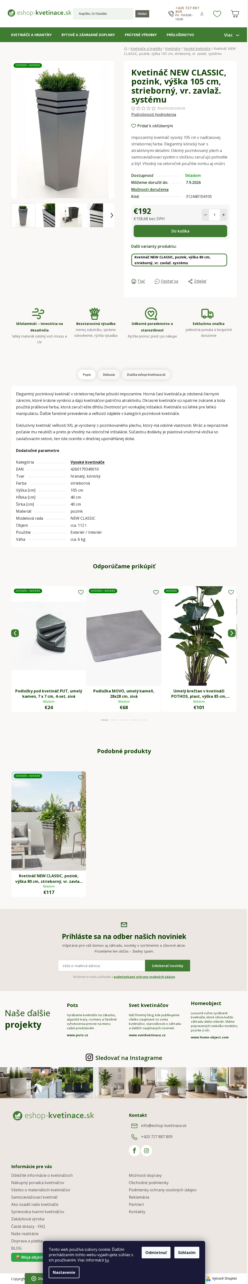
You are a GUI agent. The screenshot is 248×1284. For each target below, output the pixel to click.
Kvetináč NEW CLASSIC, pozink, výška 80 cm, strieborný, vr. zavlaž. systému (172, 260)
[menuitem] (31, 35)
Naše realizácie (25, 1233)
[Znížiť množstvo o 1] (205, 215)
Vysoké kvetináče (87, 462)
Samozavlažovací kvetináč (34, 1197)
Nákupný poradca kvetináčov (37, 1182)
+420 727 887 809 (187, 9)
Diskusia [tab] (109, 374)
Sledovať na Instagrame (128, 1058)
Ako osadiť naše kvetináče (34, 1204)
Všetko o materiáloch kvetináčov (40, 1190)
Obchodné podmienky (149, 1182)
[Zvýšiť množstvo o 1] (223, 215)
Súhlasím (187, 1252)
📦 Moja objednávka (35, 1257)
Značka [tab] (146, 374)
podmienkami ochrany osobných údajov (144, 977)
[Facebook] (134, 1150)
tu (107, 1260)
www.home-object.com (210, 1037)
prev (15, 633)
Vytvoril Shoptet (224, 1278)
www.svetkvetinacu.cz (147, 1035)
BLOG (16, 1248)
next (232, 633)
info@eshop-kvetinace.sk (163, 1125)
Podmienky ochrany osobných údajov (162, 1190)
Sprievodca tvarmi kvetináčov (37, 1211)
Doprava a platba (27, 1241)
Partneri (136, 1204)
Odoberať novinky (167, 965)
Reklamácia (139, 1197)
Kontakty (137, 1211)
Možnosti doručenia (150, 189)
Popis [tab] (87, 374)
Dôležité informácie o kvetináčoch (42, 1175)
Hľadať (142, 14)
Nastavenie (64, 1272)
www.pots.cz (77, 1035)
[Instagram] (146, 1150)
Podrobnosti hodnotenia (153, 114)
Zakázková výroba (27, 1219)
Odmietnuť (156, 1252)
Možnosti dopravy (145, 1175)
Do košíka (180, 231)
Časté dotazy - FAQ (28, 1226)
